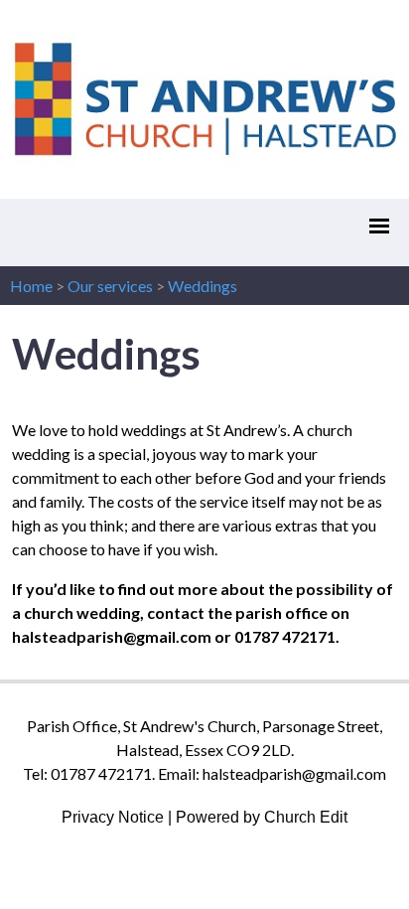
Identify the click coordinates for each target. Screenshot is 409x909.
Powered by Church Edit (261, 817)
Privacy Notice (113, 817)
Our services (110, 285)
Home (31, 285)
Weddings (202, 285)
